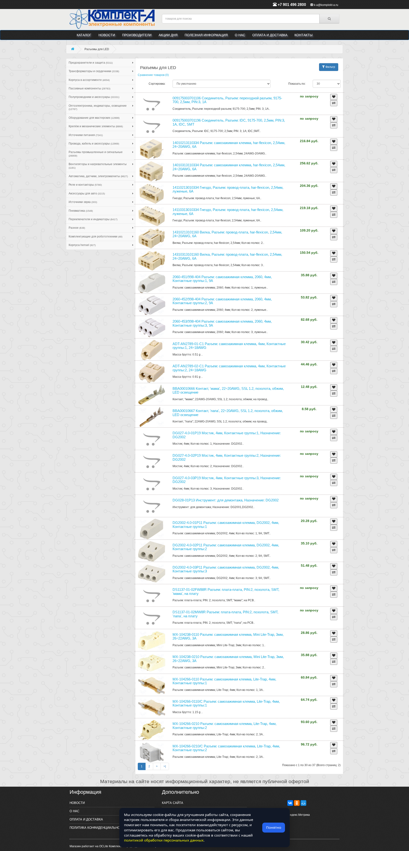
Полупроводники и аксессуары (94, 97)
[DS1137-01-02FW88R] (152, 595)
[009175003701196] (152, 126)
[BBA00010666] (152, 394)
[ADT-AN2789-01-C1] (152, 350)
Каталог (84, 35)
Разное (77, 227)
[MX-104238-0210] (152, 663)
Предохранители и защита (91, 62)
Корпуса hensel (82, 245)
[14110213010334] (152, 193)
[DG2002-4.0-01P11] (152, 528)
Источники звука (83, 202)
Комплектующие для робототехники (95, 236)
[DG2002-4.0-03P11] (152, 573)
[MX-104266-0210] (152, 729)
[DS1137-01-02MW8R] (152, 618)
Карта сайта (172, 803)
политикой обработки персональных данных (164, 840)
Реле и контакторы (85, 184)
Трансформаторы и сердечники (94, 71)
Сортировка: (157, 83)
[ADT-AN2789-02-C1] (152, 372)
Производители (136, 35)
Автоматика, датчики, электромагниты (98, 176)
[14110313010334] (152, 216)
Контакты (303, 35)
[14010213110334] (152, 149)
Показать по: (297, 83)
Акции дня (168, 35)
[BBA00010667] (152, 417)
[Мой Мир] (303, 803)
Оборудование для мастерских (94, 117)
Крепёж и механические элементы (96, 126)
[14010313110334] (152, 171)
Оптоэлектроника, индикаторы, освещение (98, 107)
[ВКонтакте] (290, 803)
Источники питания (86, 135)
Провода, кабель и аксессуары (94, 143)
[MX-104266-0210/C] (152, 752)
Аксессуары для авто (87, 193)
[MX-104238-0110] (152, 640)
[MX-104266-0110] (152, 685)
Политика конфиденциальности (98, 827)
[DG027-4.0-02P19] (152, 461)
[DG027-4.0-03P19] (152, 484)
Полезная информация (206, 35)
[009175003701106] (152, 104)
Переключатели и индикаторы (93, 219)
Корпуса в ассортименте (89, 80)
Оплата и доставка (269, 35)
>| (165, 766)
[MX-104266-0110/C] (152, 707)
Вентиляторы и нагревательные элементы (98, 165)
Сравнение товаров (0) (153, 75)
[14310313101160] (152, 260)
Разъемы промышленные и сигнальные (96, 153)
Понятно (273, 827)
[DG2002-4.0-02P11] (152, 551)
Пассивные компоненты (89, 88)
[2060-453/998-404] (152, 327)
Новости (106, 35)
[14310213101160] (152, 238)
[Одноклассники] (297, 803)
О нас (240, 35)
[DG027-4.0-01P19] (152, 439)
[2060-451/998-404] (152, 283)
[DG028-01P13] (152, 506)
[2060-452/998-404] (152, 305)
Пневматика (81, 210)
